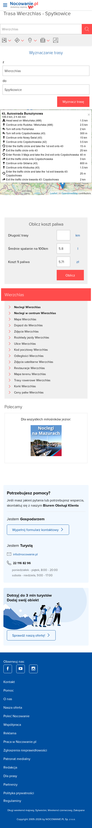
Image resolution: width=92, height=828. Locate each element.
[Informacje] (45, 40)
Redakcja (10, 767)
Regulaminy (12, 800)
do (4, 80)
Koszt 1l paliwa (19, 261)
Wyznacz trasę (73, 101)
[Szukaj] (87, 29)
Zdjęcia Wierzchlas (26, 331)
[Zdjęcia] (56, 40)
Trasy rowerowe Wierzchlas (32, 380)
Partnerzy (10, 784)
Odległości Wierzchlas (29, 356)
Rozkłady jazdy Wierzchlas (31, 337)
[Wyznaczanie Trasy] (19, 40)
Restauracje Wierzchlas (29, 368)
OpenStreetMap (69, 193)
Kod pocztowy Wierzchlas (31, 349)
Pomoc (8, 690)
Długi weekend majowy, (21, 810)
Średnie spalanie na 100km (28, 248)
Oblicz (70, 275)
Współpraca (12, 724)
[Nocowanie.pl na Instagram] (33, 669)
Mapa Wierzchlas (25, 319)
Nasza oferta (12, 707)
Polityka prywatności (18, 793)
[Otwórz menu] (5, 5)
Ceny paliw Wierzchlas (29, 392)
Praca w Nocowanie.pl (19, 741)
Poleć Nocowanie (16, 716)
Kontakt (9, 681)
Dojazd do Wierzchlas (28, 325)
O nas (7, 698)
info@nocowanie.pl (25, 554)
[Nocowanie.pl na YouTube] (20, 669)
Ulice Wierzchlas (25, 344)
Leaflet (53, 193)
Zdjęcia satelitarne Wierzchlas (33, 362)
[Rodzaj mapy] (6, 40)
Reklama (9, 733)
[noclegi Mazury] (46, 440)
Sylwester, (41, 810)
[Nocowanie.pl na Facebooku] (7, 669)
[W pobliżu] (32, 40)
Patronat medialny (16, 758)
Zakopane (79, 810)
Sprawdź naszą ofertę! (28, 635)
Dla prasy (10, 775)
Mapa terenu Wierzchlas (30, 374)
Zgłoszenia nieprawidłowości (25, 750)
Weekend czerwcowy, (60, 810)
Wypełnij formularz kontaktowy (35, 529)
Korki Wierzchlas (25, 386)
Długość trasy (18, 235)
